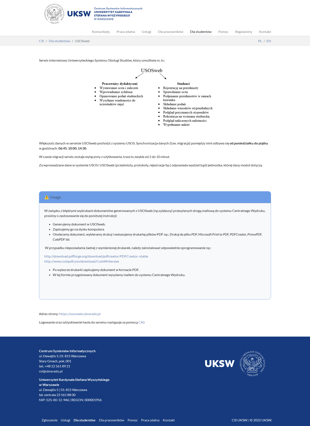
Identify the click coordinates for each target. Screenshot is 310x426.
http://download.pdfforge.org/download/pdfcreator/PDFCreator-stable (96, 256)
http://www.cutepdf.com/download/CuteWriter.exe (81, 261)
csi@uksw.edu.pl (51, 371)
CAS (141, 322)
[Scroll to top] (301, 417)
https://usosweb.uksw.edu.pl (80, 314)
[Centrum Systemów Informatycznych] (93, 13)
